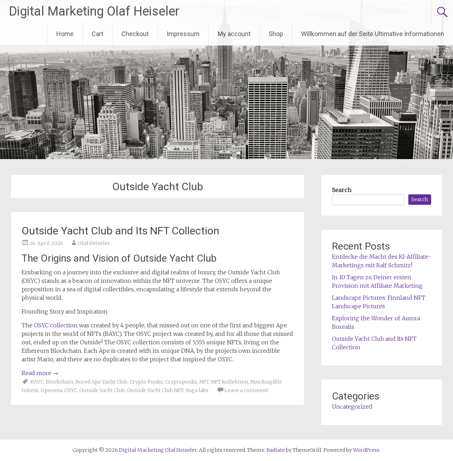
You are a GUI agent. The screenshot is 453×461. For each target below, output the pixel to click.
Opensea (51, 390)
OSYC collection (56, 325)
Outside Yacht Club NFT (155, 390)
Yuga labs (196, 390)
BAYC (37, 382)
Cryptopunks (181, 382)
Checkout (135, 33)
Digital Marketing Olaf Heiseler (94, 11)
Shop (276, 33)
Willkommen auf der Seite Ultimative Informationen (372, 33)
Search (341, 189)
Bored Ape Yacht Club (101, 382)
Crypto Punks (146, 382)
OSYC (70, 390)
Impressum (183, 33)
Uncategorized (352, 406)
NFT (204, 382)
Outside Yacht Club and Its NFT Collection (120, 230)
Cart (97, 33)
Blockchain (59, 382)
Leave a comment (246, 390)
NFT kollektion (229, 382)
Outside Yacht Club (102, 390)
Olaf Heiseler (94, 243)
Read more (40, 373)
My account (234, 33)
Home (65, 33)
